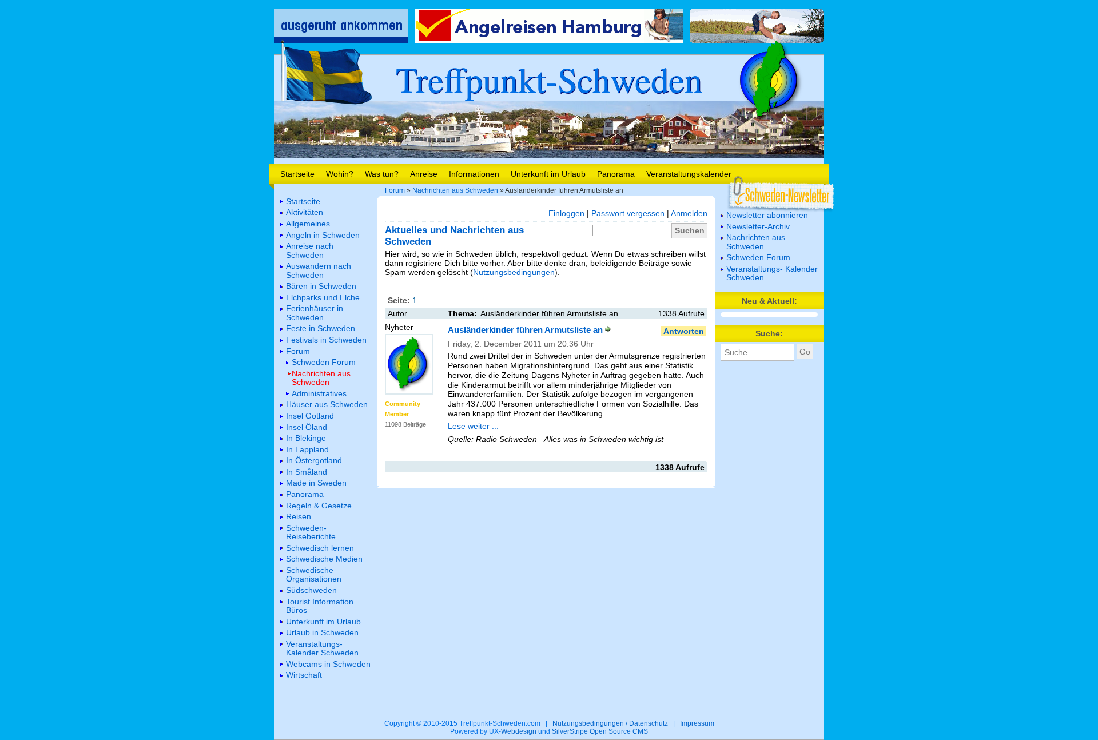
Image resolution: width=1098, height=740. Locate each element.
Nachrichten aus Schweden (455, 190)
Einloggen (566, 213)
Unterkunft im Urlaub (548, 173)
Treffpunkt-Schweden (549, 78)
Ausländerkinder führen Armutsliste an (526, 330)
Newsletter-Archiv (758, 226)
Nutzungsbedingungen (514, 272)
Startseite (297, 173)
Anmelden (689, 213)
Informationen (474, 173)
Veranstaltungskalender (688, 173)
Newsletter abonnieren (767, 215)
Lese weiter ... (473, 426)
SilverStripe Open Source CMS (600, 731)
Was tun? (382, 173)
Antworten (683, 331)
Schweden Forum (758, 257)
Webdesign (518, 731)
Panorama (616, 173)
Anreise (423, 173)
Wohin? (339, 173)
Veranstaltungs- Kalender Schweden (772, 273)
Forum (395, 190)
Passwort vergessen (628, 213)
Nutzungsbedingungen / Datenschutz (610, 723)
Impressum (697, 723)
